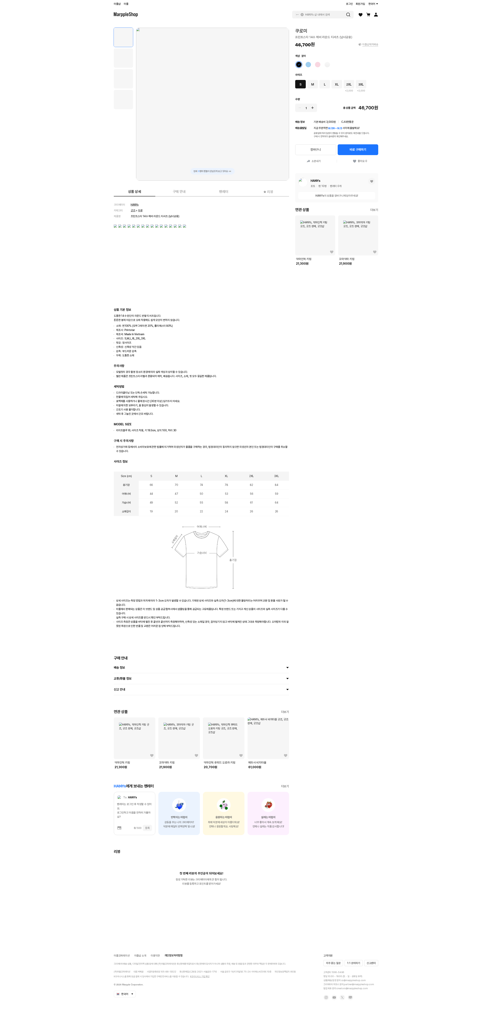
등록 (147, 827)
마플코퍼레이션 (122, 955)
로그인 (349, 3)
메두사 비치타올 (257, 762)
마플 (126, 3)
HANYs (135, 204)
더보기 (285, 712)
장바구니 (315, 149)
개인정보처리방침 (174, 955)
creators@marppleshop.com (352, 988)
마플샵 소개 (140, 955)
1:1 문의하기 (353, 963)
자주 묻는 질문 (333, 963)
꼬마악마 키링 (167, 762)
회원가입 (360, 3)
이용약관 (155, 955)
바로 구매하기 (358, 149)
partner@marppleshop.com (359, 984)
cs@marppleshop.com (353, 980)
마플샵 (117, 3)
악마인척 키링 (122, 762)
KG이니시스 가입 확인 (199, 976)
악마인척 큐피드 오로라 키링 (219, 762)
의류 (140, 210)
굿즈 (133, 210)
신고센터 (371, 963)
